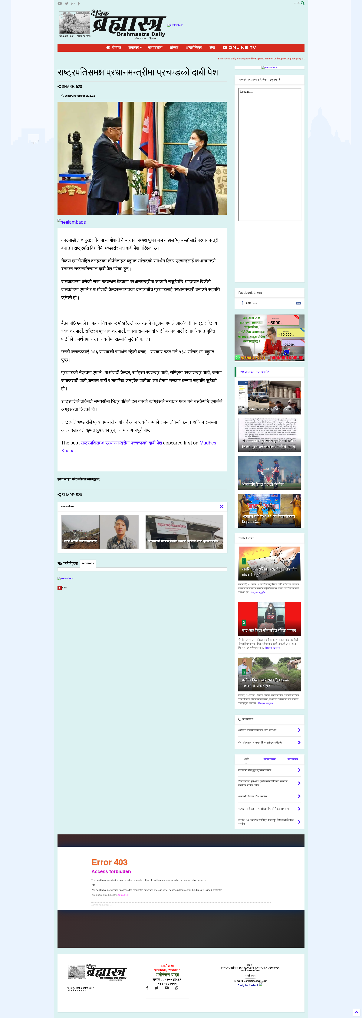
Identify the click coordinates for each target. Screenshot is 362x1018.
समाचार (134, 48)
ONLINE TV (241, 48)
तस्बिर (174, 48)
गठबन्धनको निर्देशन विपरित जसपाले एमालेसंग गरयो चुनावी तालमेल (183, 541)
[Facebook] (78, 3)
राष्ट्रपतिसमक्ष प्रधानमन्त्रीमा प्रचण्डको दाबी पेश (121, 443)
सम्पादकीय (155, 48)
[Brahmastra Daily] (112, 39)
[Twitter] (66, 3)
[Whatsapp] (73, 3)
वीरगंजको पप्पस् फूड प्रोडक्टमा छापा (266, 409)
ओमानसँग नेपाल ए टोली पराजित (263, 484)
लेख (212, 48)
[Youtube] (60, 3)
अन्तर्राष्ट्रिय (194, 48)
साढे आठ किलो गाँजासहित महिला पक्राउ (269, 630)
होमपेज (115, 48)
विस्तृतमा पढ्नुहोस (258, 592)
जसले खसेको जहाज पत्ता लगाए (80, 541)
